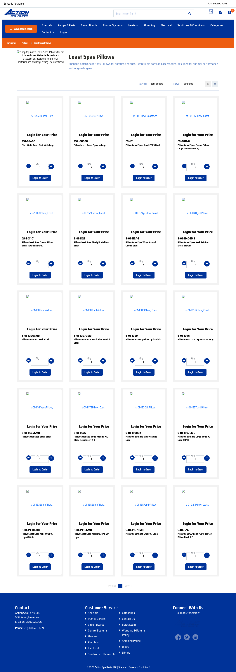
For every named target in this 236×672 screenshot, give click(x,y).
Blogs (125, 647)
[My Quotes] (211, 11)
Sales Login (129, 624)
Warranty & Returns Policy (133, 632)
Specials (47, 25)
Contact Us (48, 32)
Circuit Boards (89, 25)
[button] (189, 13)
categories (11, 43)
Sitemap (123, 667)
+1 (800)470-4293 (218, 3)
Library (126, 652)
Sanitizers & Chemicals (191, 25)
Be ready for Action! (14, 4)
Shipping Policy (131, 641)
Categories (216, 25)
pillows (25, 43)
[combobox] (153, 13)
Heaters (133, 25)
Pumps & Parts (66, 25)
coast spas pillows (42, 43)
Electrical (166, 25)
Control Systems (113, 25)
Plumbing (149, 25)
